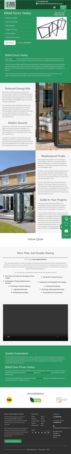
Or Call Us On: (24, 42)
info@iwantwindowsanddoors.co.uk (50, 4)
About (42, 416)
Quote (63, 7)
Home (33, 416)
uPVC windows (54, 228)
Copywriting (41, 449)
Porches (43, 421)
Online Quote (34, 425)
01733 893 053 (43, 1)
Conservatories (35, 421)
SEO (35, 449)
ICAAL (48, 449)
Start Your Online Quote (13, 441)
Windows (33, 419)
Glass (42, 423)
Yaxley (14, 59)
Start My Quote (10, 42)
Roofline (33, 423)
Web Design (30, 449)
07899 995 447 (57, 422)
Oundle (14, 418)
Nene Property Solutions (39, 259)
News (42, 425)
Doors (42, 419)
